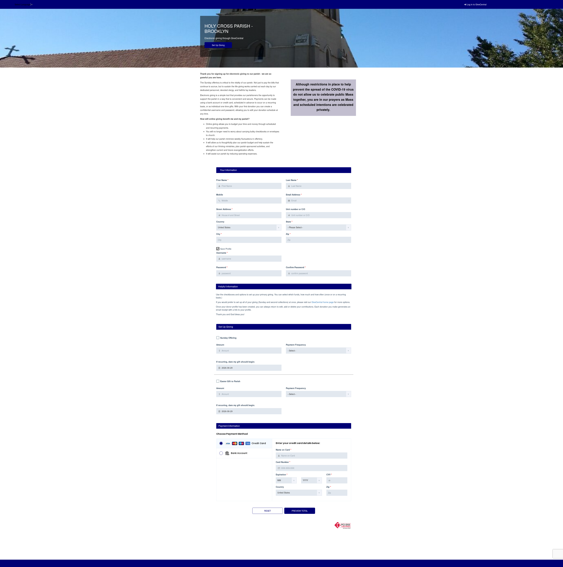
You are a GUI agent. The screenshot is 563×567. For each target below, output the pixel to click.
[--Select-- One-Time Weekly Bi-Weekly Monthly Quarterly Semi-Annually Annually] (318, 350)
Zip (288, 234)
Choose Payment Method (232, 434)
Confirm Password (296, 267)
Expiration (281, 474)
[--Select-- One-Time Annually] (318, 394)
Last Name (292, 180)
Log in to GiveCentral (476, 4)
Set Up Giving (218, 45)
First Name (222, 180)
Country (220, 221)
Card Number (283, 462)
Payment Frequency (296, 344)
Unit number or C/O (295, 209)
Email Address (294, 194)
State (289, 221)
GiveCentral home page (323, 302)
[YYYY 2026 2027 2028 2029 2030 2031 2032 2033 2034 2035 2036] (311, 480)
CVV (329, 474)
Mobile (219, 194)
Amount (220, 344)
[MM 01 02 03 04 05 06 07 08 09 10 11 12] (286, 480)
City (219, 234)
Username (222, 253)
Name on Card (283, 449)
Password (221, 267)
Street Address (224, 209)
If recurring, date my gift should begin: (235, 362)
